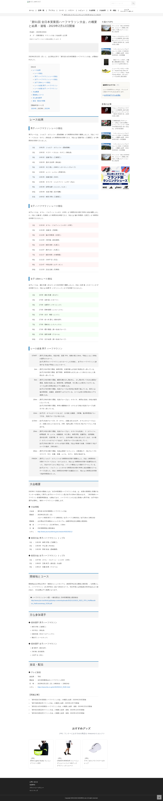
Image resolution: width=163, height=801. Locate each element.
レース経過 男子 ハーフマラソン (46, 85)
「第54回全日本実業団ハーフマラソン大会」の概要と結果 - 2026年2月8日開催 (58, 699)
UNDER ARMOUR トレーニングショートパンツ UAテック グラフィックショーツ (68, 763)
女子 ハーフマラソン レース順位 (46, 79)
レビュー (81, 10)
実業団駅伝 (40, 35)
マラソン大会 (49, 35)
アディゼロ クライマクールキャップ (94, 762)
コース (61, 10)
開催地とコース (38, 95)
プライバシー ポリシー (37, 787)
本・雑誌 (113, 10)
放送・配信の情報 (39, 101)
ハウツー (71, 10)
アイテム (52, 10)
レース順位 (38, 73)
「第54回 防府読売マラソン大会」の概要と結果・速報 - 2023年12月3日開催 (57, 710)
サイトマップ (34, 790)
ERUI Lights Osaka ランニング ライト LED (40, 762)
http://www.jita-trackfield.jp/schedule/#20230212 (55, 531)
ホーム (31, 10)
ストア (126, 10)
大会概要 (36, 92)
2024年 (33, 108)
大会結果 (102, 10)
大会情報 (92, 10)
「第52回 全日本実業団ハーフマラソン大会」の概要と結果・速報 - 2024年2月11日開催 (61, 706)
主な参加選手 (37, 98)
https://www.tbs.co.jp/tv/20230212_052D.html (54, 687)
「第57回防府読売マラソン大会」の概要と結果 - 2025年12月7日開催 (54, 703)
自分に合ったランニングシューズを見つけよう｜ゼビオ (82, 15)
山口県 (65, 35)
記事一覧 (41, 10)
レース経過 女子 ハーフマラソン (46, 88)
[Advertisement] (63, 48)
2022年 (47, 108)
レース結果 (37, 70)
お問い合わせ (34, 782)
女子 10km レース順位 (42, 82)
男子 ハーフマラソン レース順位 (46, 76)
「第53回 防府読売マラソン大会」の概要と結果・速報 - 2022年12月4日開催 (57, 713)
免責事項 (32, 784)
